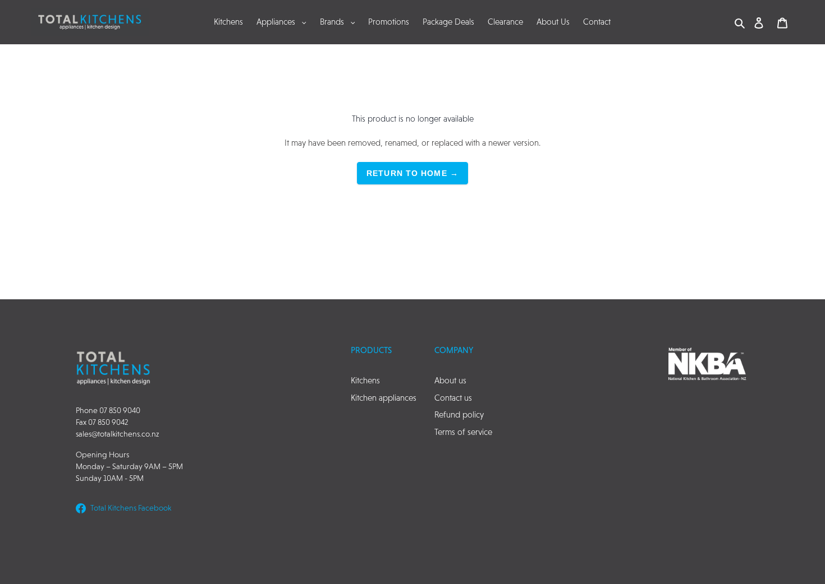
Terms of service (463, 432)
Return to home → (412, 173)
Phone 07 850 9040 (108, 410)
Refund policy (459, 414)
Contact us (453, 397)
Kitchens (365, 380)
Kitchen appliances (383, 397)
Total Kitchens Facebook (130, 507)
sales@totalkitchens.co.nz (117, 433)
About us (450, 380)
